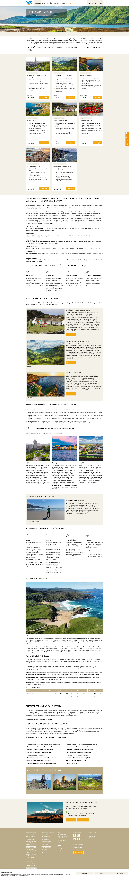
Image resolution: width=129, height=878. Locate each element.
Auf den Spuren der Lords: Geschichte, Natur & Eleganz (36, 76)
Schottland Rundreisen (31, 841)
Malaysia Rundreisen (30, 844)
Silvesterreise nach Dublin (86, 120)
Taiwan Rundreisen (30, 849)
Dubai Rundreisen (30, 839)
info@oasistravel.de (83, 820)
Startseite (28, 34)
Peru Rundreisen (29, 856)
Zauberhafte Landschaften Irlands (62, 166)
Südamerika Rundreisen (31, 867)
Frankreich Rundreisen (31, 846)
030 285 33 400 (71, 820)
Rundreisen (45, 3)
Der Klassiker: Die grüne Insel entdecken (78, 310)
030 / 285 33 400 (96, 3)
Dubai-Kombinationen (47, 847)
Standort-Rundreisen (46, 841)
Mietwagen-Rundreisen (47, 838)
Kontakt (69, 3)
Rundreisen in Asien (30, 864)
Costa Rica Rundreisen (31, 847)
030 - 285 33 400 (62, 840)
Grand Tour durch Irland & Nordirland (62, 75)
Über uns (53, 3)
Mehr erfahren (70, 335)
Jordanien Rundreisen (30, 836)
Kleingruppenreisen (46, 836)
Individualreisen (45, 839)
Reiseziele (38, 3)
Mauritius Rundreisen (30, 843)
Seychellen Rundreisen (31, 854)
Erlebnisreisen (45, 844)
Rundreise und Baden (46, 843)
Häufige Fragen (61, 850)
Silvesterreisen (45, 852)
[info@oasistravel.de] (127, 140)
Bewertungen (61, 3)
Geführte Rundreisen (46, 835)
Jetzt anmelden (78, 852)
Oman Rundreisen (30, 835)
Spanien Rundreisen (30, 857)
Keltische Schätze (31, 120)
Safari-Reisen (45, 849)
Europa (39, 34)
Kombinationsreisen (46, 846)
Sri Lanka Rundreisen (30, 838)
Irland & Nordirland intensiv (34, 166)
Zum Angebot (44, 97)
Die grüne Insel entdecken (60, 120)
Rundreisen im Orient (30, 865)
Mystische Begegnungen (86, 75)
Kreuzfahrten (45, 851)
